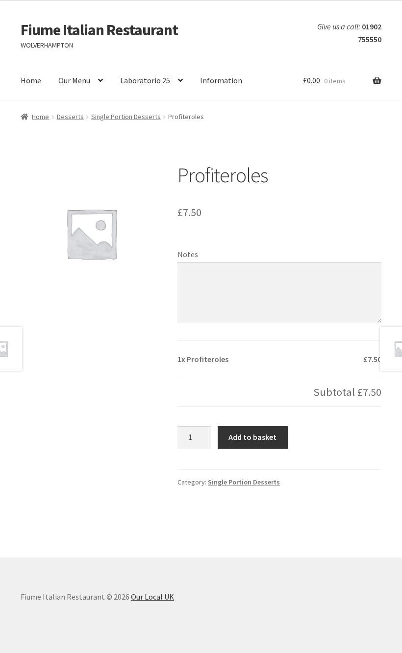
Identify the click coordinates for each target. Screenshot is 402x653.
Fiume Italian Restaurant (99, 30)
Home (31, 80)
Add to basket (252, 437)
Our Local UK (152, 597)
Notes (187, 254)
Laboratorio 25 (145, 80)
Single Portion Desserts (126, 116)
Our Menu (74, 80)
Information (221, 80)
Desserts (70, 116)
